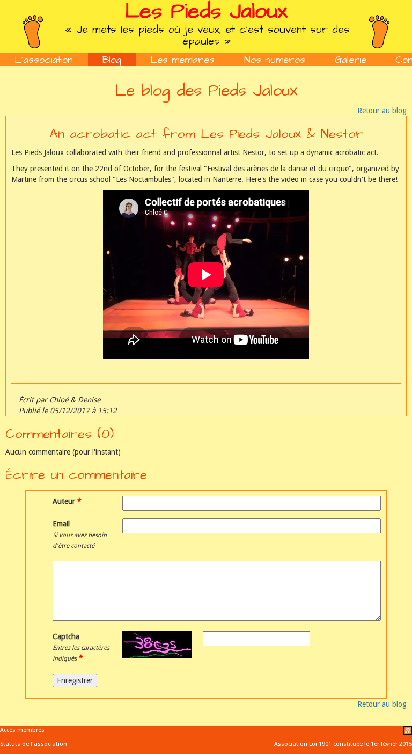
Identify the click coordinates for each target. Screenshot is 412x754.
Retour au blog (382, 110)
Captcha (81, 647)
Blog (111, 60)
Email (80, 534)
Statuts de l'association (33, 744)
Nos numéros (274, 60)
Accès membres (22, 730)
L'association (43, 60)
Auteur (65, 501)
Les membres (182, 60)
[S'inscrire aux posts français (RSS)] (407, 730)
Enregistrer (75, 680)
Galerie (350, 60)
